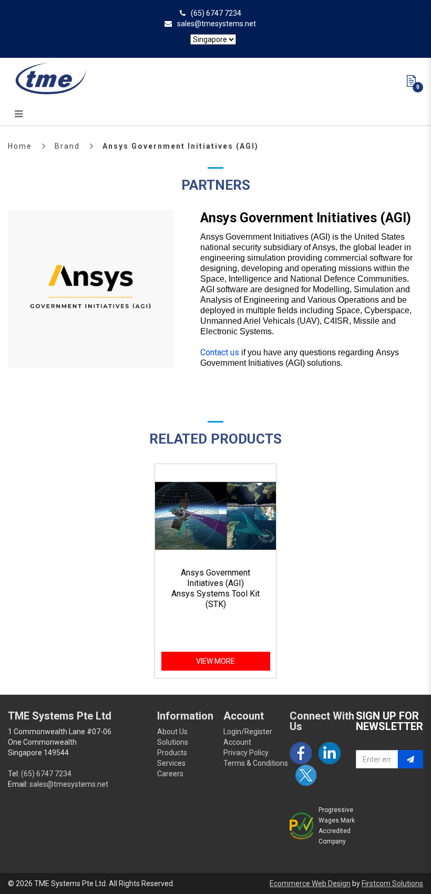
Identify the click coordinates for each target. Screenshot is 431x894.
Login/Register (247, 731)
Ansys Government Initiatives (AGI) (180, 146)
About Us (172, 731)
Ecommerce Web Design (310, 883)
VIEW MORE (215, 661)
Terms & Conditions (255, 763)
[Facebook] (301, 753)
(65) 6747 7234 (216, 13)
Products (172, 752)
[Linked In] (330, 753)
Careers (170, 773)
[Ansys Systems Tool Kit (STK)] (215, 516)
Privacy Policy (246, 752)
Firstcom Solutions (392, 883)
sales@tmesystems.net (216, 23)
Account (237, 742)
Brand (67, 146)
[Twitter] (306, 775)
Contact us (219, 352)
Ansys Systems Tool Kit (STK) (215, 599)
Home (20, 146)
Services (171, 763)
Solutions (172, 742)
